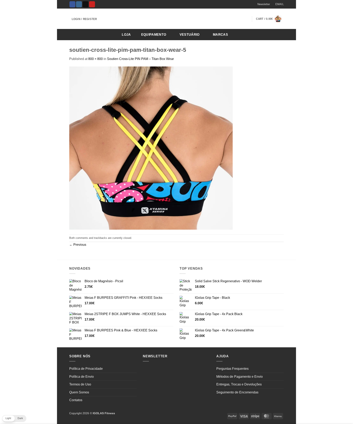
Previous (77, 244)
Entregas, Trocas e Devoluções (239, 384)
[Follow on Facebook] (72, 4)
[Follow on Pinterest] (92, 4)
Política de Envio (81, 376)
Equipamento (153, 34)
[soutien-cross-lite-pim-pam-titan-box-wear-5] (151, 147)
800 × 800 (95, 59)
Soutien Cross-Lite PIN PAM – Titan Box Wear (140, 59)
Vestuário (190, 34)
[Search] (279, 34)
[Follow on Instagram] (79, 4)
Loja (126, 34)
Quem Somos (79, 392)
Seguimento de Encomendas (237, 392)
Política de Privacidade (86, 368)
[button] (262, 4)
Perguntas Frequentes (232, 368)
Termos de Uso (80, 384)
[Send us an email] (85, 4)
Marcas (220, 34)
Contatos (75, 400)
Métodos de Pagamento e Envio (239, 376)
